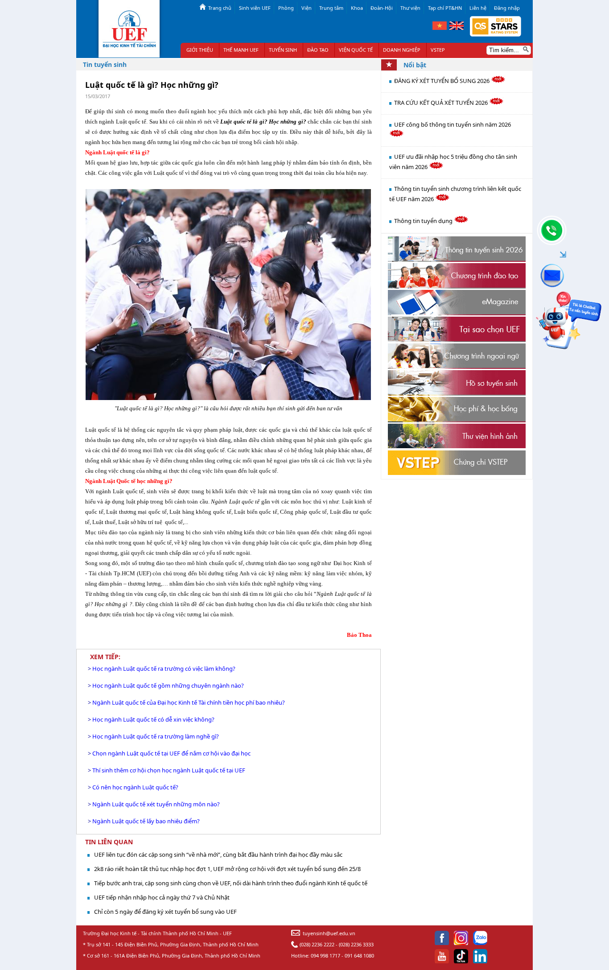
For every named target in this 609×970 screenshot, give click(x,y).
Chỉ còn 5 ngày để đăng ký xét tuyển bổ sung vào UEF (165, 912)
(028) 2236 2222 (317, 944)
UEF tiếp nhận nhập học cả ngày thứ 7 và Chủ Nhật (162, 897)
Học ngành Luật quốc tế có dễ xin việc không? (153, 719)
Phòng (286, 7)
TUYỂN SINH (283, 49)
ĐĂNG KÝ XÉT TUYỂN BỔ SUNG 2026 (442, 81)
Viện (306, 7)
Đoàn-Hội (381, 7)
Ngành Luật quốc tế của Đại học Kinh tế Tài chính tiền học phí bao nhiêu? (188, 702)
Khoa (357, 7)
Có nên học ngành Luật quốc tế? (135, 787)
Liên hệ (477, 7)
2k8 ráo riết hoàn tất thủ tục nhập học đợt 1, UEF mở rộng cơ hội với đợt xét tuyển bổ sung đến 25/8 (227, 869)
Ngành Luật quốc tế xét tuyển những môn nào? (156, 804)
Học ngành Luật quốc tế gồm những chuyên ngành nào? (168, 685)
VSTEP (438, 49)
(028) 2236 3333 (356, 944)
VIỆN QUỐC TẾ (356, 49)
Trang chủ (219, 7)
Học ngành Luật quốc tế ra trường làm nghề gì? (155, 736)
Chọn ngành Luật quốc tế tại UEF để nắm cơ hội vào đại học (171, 753)
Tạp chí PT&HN (445, 7)
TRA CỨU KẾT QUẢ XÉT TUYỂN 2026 (441, 103)
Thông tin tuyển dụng (424, 221)
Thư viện (410, 7)
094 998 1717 (325, 955)
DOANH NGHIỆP (401, 49)
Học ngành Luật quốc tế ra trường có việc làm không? (163, 669)
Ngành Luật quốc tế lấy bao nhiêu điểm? (146, 821)
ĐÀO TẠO (318, 49)
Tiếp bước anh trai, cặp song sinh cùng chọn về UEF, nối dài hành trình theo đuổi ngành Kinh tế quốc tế (230, 883)
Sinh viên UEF (255, 7)
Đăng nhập (507, 7)
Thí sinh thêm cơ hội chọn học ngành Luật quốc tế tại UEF (168, 770)
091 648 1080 (359, 955)
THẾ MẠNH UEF (241, 49)
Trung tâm (331, 7)
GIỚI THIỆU (199, 49)
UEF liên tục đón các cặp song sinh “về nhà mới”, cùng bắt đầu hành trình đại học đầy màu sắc (218, 854)
